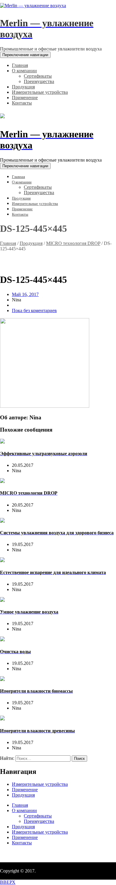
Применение (25, 789)
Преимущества (39, 821)
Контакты (22, 842)
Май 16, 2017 (25, 294)
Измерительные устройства (40, 784)
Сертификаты (38, 815)
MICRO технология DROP (73, 243)
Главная (8, 243)
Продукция (31, 243)
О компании (24, 810)
